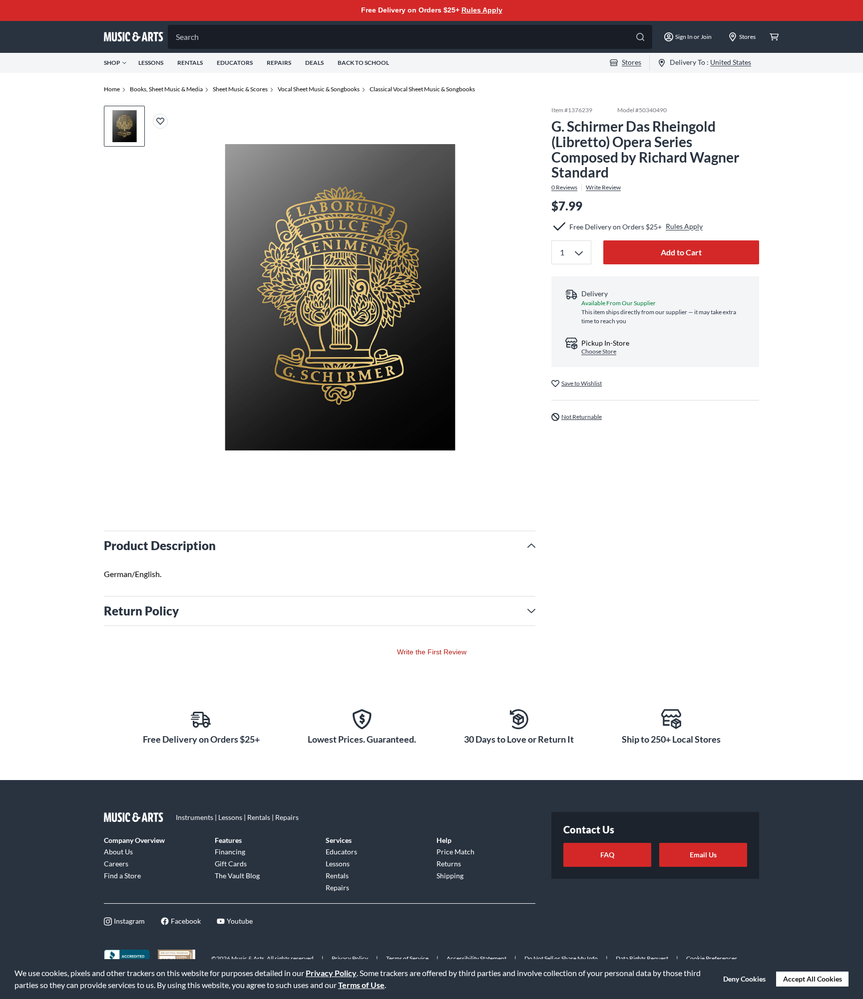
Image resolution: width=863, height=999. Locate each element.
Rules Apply (481, 10)
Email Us (703, 854)
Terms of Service (407, 958)
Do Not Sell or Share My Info (561, 958)
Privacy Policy (331, 973)
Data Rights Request (642, 958)
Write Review (603, 187)
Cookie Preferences (711, 958)
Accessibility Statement (476, 958)
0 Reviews (564, 187)
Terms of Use (361, 985)
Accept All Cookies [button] (812, 979)
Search (187, 36)
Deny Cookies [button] (744, 979)
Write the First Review (431, 652)
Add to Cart (681, 252)
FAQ (607, 854)
